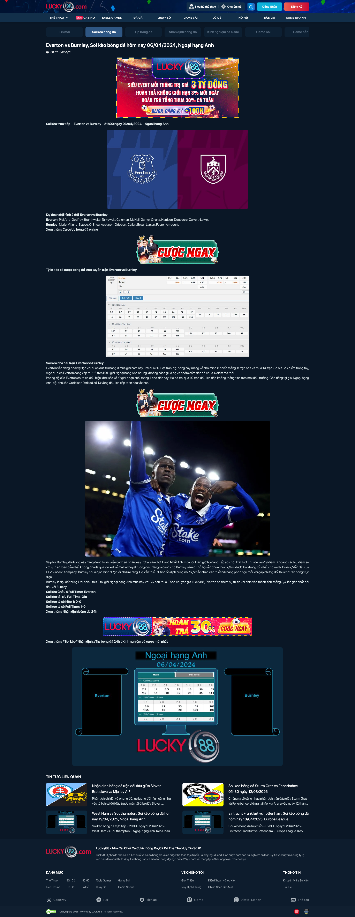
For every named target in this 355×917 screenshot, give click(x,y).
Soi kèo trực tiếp (58, 124)
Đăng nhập (269, 6)
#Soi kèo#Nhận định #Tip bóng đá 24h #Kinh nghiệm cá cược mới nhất (115, 641)
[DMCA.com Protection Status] (51, 911)
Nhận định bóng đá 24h (80, 611)
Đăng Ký (296, 6)
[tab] (64, 32)
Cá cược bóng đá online (80, 229)
